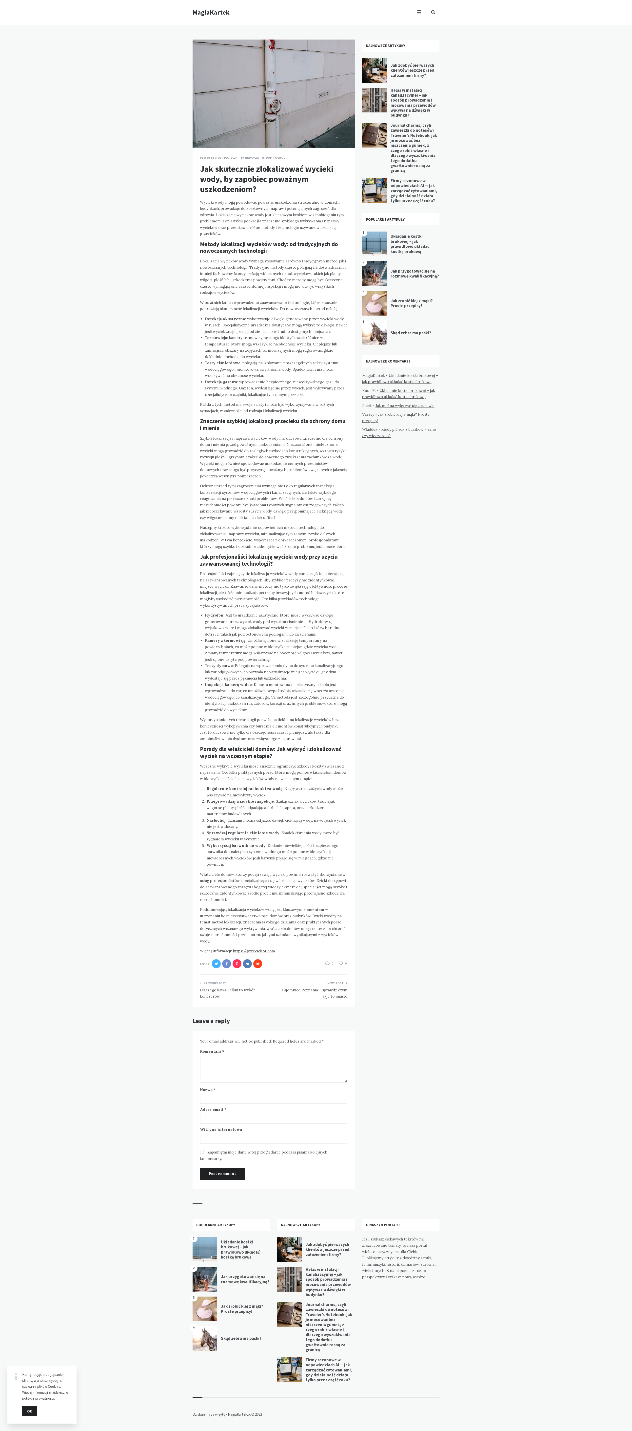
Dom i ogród (275, 157)
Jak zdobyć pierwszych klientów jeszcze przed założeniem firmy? (412, 70)
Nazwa (208, 1089)
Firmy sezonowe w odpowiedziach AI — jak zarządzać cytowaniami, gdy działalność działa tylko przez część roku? (414, 191)
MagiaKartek (211, 12)
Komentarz (212, 1051)
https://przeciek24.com (254, 951)
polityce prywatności (38, 1398)
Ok (29, 1411)
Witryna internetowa (221, 1129)
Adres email (213, 1109)
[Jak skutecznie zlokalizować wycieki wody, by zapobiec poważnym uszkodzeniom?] (200, 134)
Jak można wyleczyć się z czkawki (404, 405)
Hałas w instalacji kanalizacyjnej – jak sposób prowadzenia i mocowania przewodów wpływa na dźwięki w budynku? (413, 102)
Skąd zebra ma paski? (411, 333)
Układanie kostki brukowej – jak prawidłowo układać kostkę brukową (410, 244)
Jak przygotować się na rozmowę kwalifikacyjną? (415, 273)
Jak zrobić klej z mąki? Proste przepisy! (412, 303)
